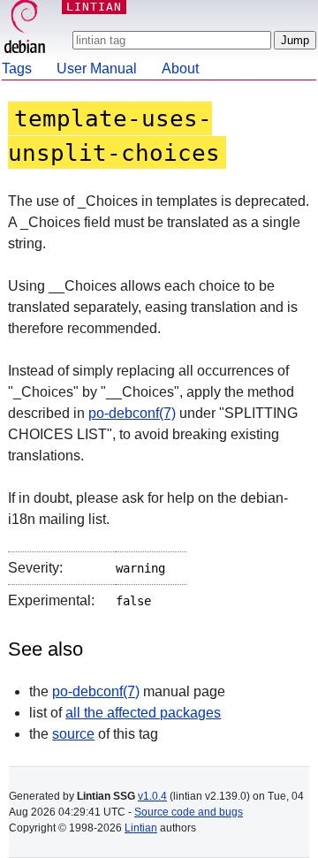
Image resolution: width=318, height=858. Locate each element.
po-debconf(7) (132, 413)
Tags (17, 68)
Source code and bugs (188, 812)
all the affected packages (143, 712)
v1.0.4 (152, 796)
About (180, 68)
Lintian (141, 828)
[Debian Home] (25, 28)
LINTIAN (94, 6)
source (73, 733)
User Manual (97, 68)
